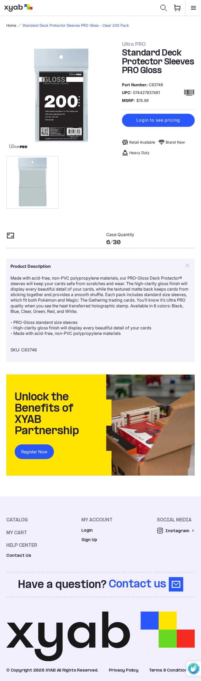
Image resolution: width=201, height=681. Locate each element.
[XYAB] (18, 8)
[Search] (163, 8)
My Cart (16, 532)
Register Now (34, 451)
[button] (193, 8)
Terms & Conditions (169, 670)
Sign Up (89, 539)
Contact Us (18, 555)
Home (11, 25)
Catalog (17, 519)
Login (87, 530)
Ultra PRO (134, 44)
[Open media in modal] (61, 96)
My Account (97, 519)
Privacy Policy (123, 670)
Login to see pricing (158, 120)
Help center (21, 545)
